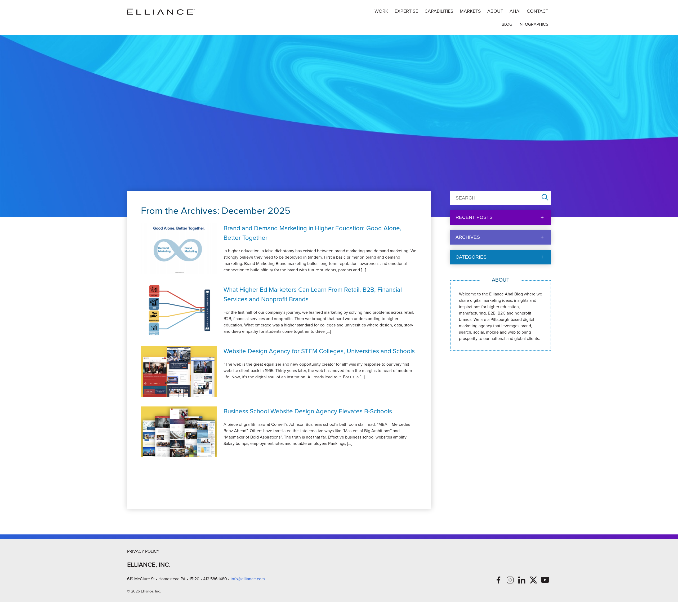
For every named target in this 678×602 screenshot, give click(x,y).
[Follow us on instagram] (510, 580)
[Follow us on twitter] (533, 580)
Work (381, 11)
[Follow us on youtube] (545, 580)
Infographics (533, 24)
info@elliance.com (248, 579)
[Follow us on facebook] (498, 580)
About (495, 11)
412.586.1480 (215, 579)
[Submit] (545, 198)
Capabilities (439, 11)
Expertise (406, 11)
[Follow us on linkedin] (522, 580)
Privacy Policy (143, 551)
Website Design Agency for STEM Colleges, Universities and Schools (319, 351)
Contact (537, 11)
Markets (470, 11)
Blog (507, 24)
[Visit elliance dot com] (161, 11)
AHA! (515, 11)
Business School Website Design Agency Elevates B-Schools (308, 411)
